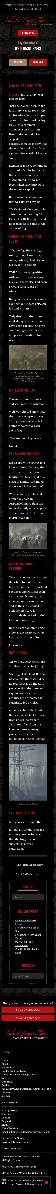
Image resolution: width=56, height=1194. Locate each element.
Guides (5, 1085)
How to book (8, 1067)
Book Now (28, 33)
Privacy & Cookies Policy (15, 1142)
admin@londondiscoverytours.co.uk (29, 1132)
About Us (6, 1064)
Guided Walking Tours (13, 1071)
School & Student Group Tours (18, 1074)
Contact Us (7, 1092)
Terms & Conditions (12, 1138)
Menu (19, 62)
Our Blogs (7, 1081)
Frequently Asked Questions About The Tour (26, 1089)
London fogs (17, 165)
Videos (5, 1078)
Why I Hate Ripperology (28, 864)
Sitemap (5, 1096)
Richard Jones (17, 98)
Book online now (28, 1009)
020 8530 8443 (28, 48)
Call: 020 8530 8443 (28, 1017)
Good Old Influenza (28, 874)
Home (4, 1060)
